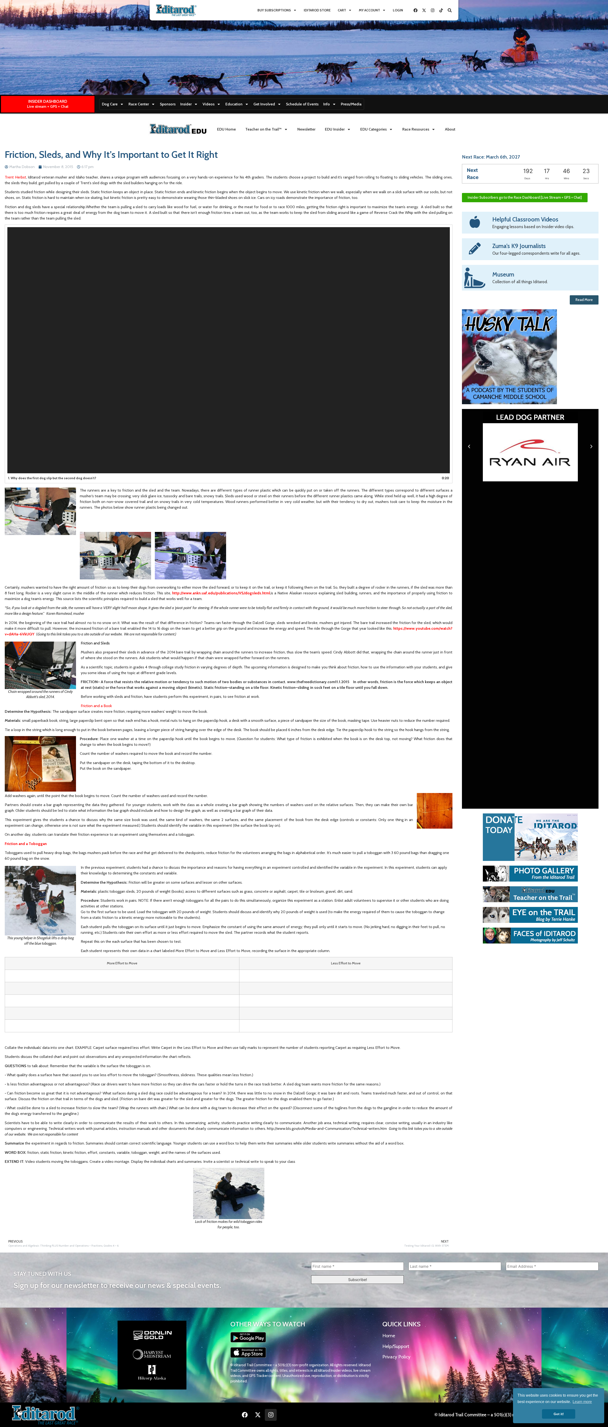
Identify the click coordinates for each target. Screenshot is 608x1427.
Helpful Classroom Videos (525, 219)
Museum (503, 274)
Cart (342, 10)
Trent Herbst (15, 177)
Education (233, 104)
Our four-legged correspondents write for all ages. (536, 253)
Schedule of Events (302, 104)
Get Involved (264, 104)
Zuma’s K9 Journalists (519, 245)
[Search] (450, 10)
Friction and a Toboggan (26, 843)
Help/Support (395, 1346)
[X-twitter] (424, 10)
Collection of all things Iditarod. (520, 281)
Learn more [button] (582, 1402)
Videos (208, 104)
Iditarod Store (317, 10)
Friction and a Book (96, 706)
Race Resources (415, 129)
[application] (228, 350)
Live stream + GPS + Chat (47, 106)
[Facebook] (415, 10)
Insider (186, 104)
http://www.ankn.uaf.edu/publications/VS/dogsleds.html (220, 593)
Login (398, 10)
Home (388, 1335)
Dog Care (110, 104)
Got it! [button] (559, 1414)
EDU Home (226, 129)
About (450, 129)
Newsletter (306, 129)
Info (326, 104)
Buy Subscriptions (274, 10)
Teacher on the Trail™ (263, 129)
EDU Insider (335, 129)
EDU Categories (373, 129)
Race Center (138, 104)
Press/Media (351, 104)
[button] (469, 446)
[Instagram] (432, 10)
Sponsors (168, 104)
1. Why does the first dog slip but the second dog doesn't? (52, 478)
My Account (369, 10)
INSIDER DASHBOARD (47, 101)
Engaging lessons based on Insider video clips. (533, 226)
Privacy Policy (396, 1357)
